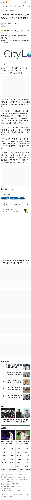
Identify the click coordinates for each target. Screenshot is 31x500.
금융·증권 (27, 452)
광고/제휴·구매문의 (11, 470)
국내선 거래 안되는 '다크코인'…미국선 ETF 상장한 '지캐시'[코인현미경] (12, 210)
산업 (4, 455)
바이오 (27, 455)
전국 (4, 452)
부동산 (11, 455)
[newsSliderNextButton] (28, 361)
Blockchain (5, 198)
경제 (19, 449)
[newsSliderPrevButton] (24, 361)
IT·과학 (19, 455)
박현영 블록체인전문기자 (10, 24)
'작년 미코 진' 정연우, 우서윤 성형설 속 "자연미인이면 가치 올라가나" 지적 (14, 374)
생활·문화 (3, 459)
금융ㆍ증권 (4, 10)
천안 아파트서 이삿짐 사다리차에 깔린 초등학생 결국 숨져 (14, 390)
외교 (12, 452)
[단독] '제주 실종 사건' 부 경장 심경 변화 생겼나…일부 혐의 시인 (14, 397)
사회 (12, 449)
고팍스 (22, 198)
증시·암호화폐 (14, 198)
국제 (27, 449)
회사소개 (3, 470)
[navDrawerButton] (28, 2)
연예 (2, 406)
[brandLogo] (4, 1)
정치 (4, 449)
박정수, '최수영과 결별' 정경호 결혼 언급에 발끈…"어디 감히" (14, 367)
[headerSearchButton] (22, 2)
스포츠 (3, 428)
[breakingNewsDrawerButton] (25, 2)
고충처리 (28, 470)
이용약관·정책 (21, 470)
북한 (19, 452)
